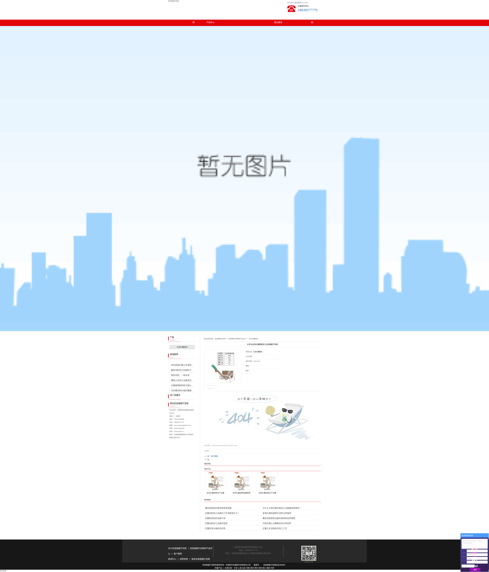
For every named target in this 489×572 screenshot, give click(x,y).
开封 (272, 568)
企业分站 (290, 3)
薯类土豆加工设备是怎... (182, 380)
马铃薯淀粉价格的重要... (182, 390)
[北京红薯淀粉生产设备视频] (267, 481)
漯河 (252, 568)
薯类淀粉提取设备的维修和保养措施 (279, 518)
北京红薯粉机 (182, 347)
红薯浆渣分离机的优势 (215, 528)
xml (306, 3)
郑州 (256, 568)
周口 (264, 568)
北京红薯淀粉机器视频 (241, 493)
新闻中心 (172, 559)
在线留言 (295, 16)
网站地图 (298, 3)
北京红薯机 (214, 456)
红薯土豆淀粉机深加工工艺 (275, 528)
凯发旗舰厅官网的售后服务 (278, 17)
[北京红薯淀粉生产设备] (215, 481)
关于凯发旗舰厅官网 (193, 17)
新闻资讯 (227, 16)
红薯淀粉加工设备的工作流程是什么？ (222, 513)
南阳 (268, 568)
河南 (248, 568)
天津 (235, 568)
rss (303, 3)
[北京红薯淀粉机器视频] (241, 481)
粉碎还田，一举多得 (180, 375)
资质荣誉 (183, 559)
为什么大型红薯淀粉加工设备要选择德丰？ (282, 508)
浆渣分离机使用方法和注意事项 (277, 513)
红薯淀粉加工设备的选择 (216, 523)
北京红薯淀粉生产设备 (215, 493)
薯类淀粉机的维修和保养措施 (218, 508)
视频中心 (244, 16)
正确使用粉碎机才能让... (182, 385)
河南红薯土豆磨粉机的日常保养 (277, 523)
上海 (240, 568)
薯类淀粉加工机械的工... (182, 370)
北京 (244, 568)
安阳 (260, 568)
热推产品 (218, 568)
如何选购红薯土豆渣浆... (182, 365)
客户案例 (261, 16)
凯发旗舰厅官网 (173, 1)
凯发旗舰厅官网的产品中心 (210, 17)
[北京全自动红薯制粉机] (223, 366)
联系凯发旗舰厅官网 (312, 17)
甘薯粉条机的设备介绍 (215, 518)
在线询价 (253, 382)
